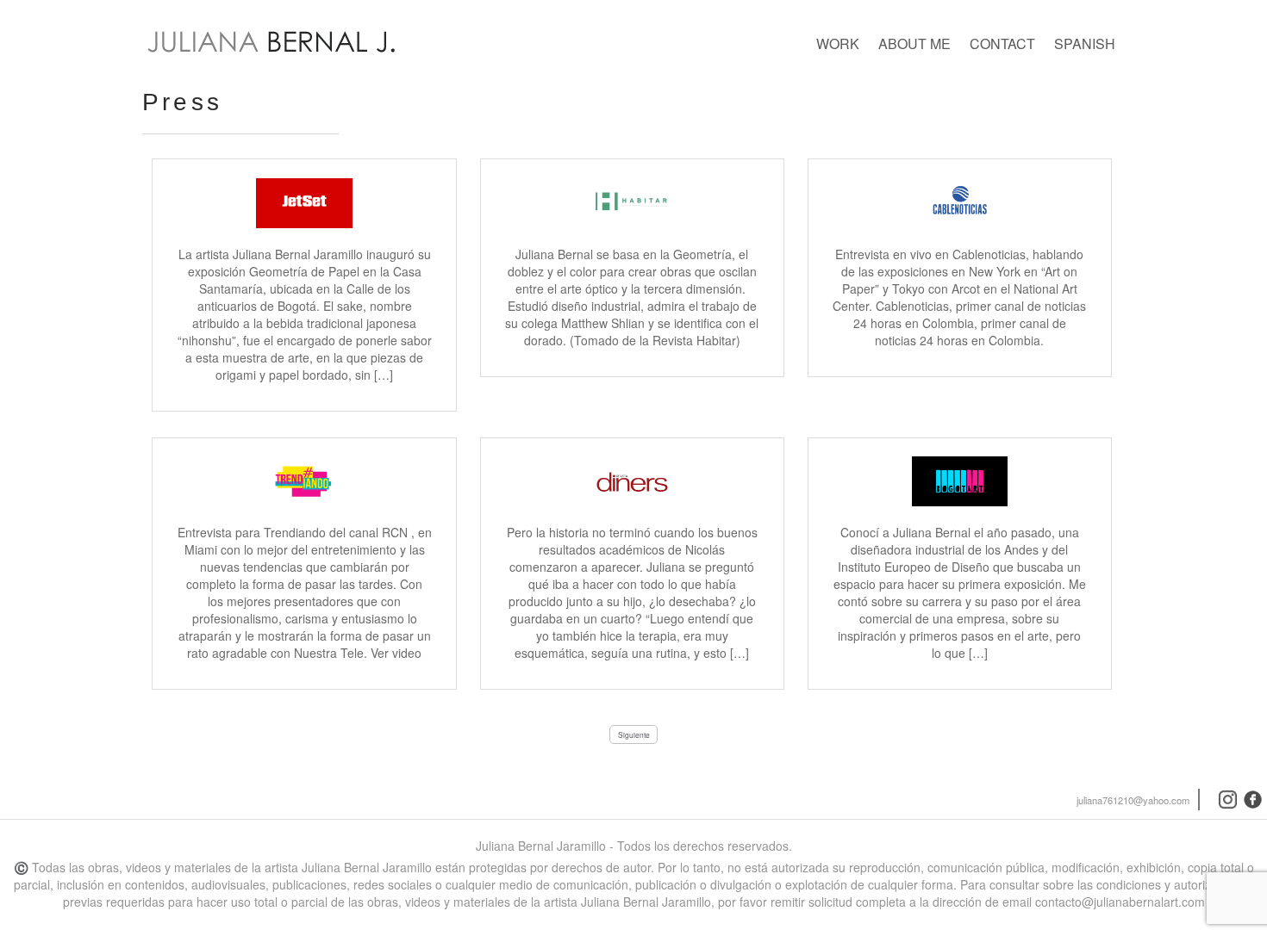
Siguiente (634, 734)
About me (914, 43)
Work (837, 43)
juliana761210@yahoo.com (1133, 800)
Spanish (1084, 43)
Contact (1002, 43)
